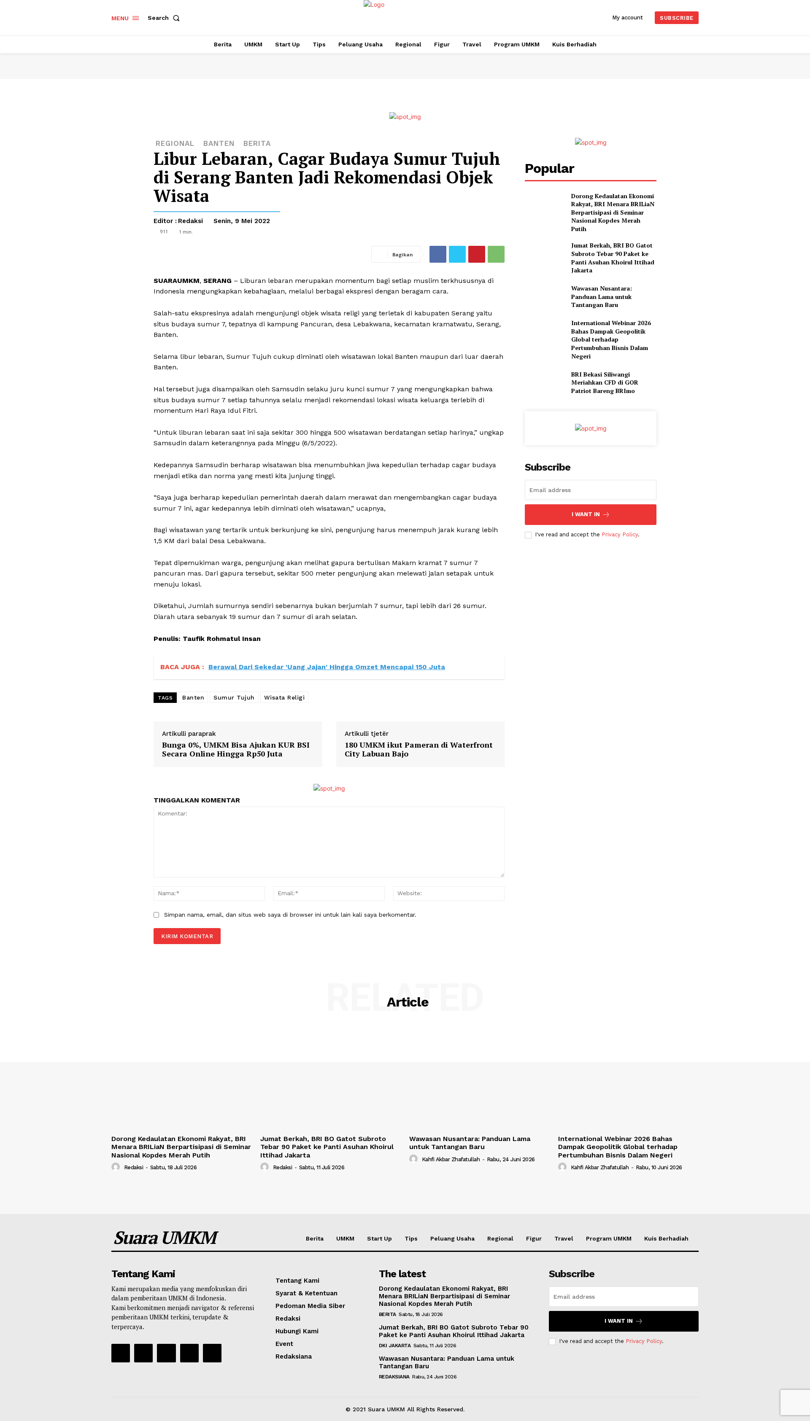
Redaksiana (293, 1356)
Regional (500, 1238)
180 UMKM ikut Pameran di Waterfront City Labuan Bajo (419, 749)
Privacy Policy (620, 534)
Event (284, 1344)
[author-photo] (116, 1167)
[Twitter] (457, 254)
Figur (534, 1238)
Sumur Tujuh (234, 697)
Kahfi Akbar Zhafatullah (451, 1159)
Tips (411, 1238)
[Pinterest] (476, 254)
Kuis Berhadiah (666, 1238)
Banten (219, 143)
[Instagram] (143, 1353)
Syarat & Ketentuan (306, 1293)
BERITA (257, 143)
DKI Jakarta (395, 1345)
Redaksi (190, 221)
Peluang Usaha (452, 1238)
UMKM (345, 1238)
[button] (165, 18)
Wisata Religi (284, 697)
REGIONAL (175, 143)
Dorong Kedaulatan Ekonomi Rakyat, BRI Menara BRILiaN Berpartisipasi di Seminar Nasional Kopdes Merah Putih (612, 212)
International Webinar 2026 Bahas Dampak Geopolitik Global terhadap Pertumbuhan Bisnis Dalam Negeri (611, 339)
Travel (563, 1238)
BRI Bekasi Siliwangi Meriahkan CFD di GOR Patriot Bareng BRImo (604, 382)
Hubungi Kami (297, 1331)
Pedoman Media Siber (310, 1306)
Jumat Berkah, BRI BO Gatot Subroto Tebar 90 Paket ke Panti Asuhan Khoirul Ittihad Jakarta (612, 257)
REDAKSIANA (394, 1377)
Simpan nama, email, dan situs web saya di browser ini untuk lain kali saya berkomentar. (290, 914)
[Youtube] (212, 1353)
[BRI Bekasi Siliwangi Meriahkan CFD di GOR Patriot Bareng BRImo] (544, 382)
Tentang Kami (297, 1280)
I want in (586, 514)
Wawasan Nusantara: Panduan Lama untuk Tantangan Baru (601, 296)
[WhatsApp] (496, 254)
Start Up (379, 1238)
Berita (315, 1238)
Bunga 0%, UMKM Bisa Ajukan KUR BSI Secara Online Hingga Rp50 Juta (236, 749)
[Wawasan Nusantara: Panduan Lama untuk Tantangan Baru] (544, 296)
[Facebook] (437, 254)
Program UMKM (609, 1238)
